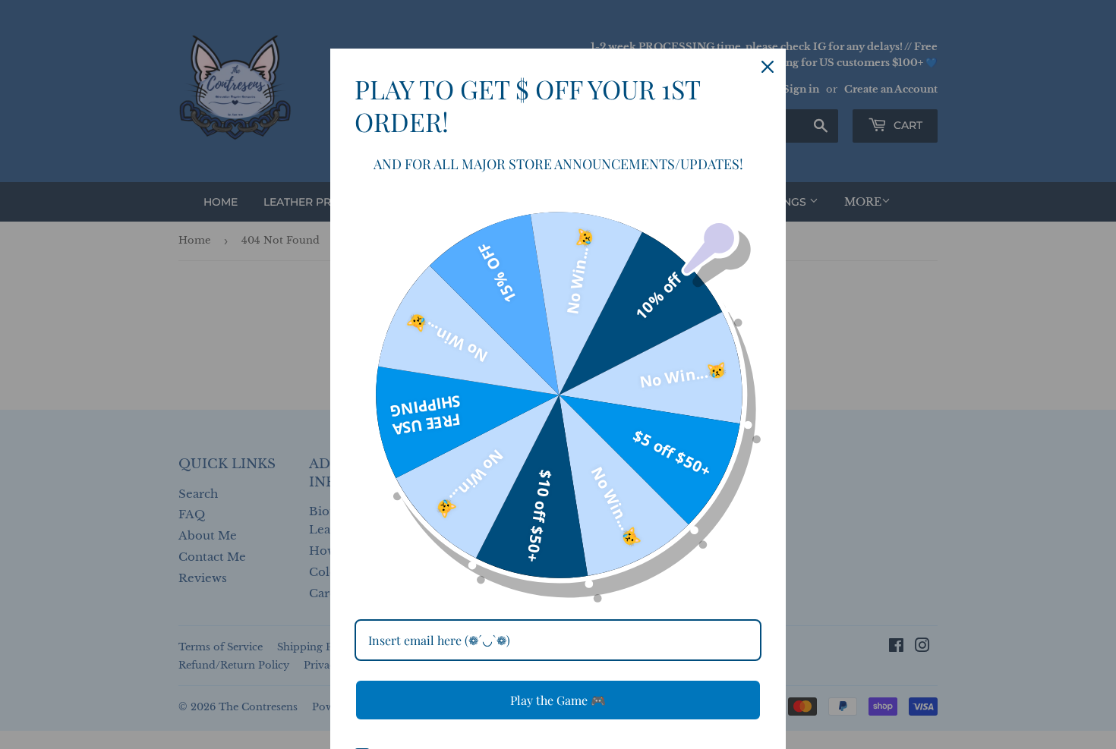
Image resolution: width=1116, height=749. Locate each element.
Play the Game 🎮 (558, 700)
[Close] (767, 67)
